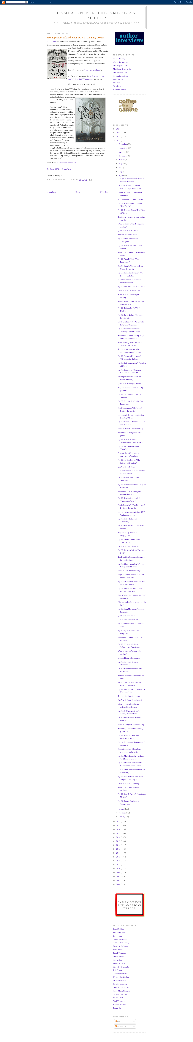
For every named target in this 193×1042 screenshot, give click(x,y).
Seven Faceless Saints (92, 69)
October (122, 151)
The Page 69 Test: (60, 169)
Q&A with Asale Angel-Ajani (130, 700)
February (122, 812)
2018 (118, 837)
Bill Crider (117, 970)
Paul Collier (118, 997)
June (121, 167)
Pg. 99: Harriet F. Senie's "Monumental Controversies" (131, 441)
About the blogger (120, 62)
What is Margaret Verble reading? (131, 724)
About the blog (119, 58)
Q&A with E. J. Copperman (129, 290)
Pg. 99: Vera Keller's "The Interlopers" (128, 260)
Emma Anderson (120, 963)
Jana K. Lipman (119, 953)
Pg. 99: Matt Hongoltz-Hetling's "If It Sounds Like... (131, 757)
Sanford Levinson (120, 994)
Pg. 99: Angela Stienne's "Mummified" (128, 663)
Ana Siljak (117, 959)
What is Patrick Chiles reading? (131, 428)
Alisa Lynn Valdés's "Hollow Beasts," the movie (129, 684)
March (121, 808)
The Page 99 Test (120, 72)
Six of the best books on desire (130, 199)
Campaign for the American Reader (96, 15)
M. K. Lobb (51, 41)
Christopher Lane (120, 973)
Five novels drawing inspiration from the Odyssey (131, 416)
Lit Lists (116, 82)
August (122, 159)
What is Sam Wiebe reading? (129, 570)
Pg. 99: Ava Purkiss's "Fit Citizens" (132, 286)
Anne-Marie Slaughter (122, 990)
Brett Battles (118, 949)
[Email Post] (90, 180)
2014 (118, 852)
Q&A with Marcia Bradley (128, 783)
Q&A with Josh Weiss (126, 466)
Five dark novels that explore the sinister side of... (131, 472)
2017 (118, 841)
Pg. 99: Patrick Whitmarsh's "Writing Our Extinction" (129, 330)
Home (78, 192)
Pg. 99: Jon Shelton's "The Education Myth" (128, 737)
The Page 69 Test (120, 65)
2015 (118, 849)
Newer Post (51, 192)
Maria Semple (118, 956)
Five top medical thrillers (128, 619)
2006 (118, 884)
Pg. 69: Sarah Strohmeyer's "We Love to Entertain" (130, 274)
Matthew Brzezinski (121, 987)
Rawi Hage (117, 936)
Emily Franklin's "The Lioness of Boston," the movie (131, 506)
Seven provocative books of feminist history (129, 378)
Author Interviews (120, 75)
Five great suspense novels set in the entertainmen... (131, 180)
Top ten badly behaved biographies (127, 534)
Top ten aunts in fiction (127, 234)
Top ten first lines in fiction (129, 696)
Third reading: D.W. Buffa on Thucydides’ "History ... (130, 344)
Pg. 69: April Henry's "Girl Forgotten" (128, 632)
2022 (118, 821)
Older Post (104, 192)
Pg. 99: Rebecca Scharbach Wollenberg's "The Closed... (130, 187)
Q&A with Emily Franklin (128, 546)
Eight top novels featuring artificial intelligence (128, 705)
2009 (118, 872)
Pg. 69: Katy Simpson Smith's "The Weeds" (130, 205)
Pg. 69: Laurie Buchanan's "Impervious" (128, 802)
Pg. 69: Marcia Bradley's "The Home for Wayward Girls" (130, 764)
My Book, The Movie (122, 69)
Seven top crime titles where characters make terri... (129, 750)
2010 (118, 868)
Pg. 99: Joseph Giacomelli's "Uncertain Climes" (129, 499)
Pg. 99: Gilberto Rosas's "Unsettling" (127, 520)
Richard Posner (119, 1004)
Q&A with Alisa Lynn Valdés (129, 383)
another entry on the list (66, 162)
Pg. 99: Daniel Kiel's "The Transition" (128, 479)
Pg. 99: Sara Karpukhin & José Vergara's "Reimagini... (130, 778)
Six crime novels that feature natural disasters (129, 281)
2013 (118, 856)
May (121, 171)
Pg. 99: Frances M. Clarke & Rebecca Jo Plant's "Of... (129, 371)
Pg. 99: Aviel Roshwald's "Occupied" (128, 240)
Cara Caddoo (118, 929)
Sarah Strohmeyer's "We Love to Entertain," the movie (131, 323)
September (123, 155)
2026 (118, 128)
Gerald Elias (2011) (121, 942)
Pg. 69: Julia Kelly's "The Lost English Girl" (130, 316)
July (121, 163)
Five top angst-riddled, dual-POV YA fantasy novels (131, 513)
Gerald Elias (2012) (121, 939)
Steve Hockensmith (121, 966)
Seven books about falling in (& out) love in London (131, 337)
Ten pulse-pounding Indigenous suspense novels (131, 303)
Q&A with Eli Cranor (126, 615)
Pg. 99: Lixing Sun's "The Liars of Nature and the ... (131, 691)
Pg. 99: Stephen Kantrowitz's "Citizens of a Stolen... (129, 357)
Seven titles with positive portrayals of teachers (128, 454)
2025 (118, 132)
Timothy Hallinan (120, 946)
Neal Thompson (119, 1001)
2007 (118, 880)
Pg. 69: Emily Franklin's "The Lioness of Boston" (130, 590)
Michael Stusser (119, 980)
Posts (119, 1021)
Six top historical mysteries (129, 658)
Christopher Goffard (121, 977)
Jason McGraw (119, 932)
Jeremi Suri (117, 1008)
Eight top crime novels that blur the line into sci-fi (131, 576)
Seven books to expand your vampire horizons (129, 493)
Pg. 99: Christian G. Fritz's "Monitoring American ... (129, 646)
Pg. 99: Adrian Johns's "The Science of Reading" (129, 461)
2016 (118, 845)
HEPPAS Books (119, 89)
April (121, 175)
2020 (118, 829)
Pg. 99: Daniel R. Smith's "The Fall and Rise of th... (132, 423)
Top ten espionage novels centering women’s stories (129, 351)
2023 (118, 140)
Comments (121, 1026)
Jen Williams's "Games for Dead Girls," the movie (130, 267)
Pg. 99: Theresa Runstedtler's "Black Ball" (129, 541)
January (122, 816)
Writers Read (118, 79)
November (123, 148)
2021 (118, 825)
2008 (118, 876)
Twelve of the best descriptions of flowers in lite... (131, 558)
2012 (118, 860)
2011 (118, 864)
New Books (117, 86)
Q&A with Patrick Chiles (128, 230)
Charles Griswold (120, 983)
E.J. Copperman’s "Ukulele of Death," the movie (130, 409)
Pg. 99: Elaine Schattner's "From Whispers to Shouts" (131, 565)
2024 (118, 136)
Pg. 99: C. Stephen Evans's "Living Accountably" (128, 712)
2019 (118, 833)
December (123, 144)
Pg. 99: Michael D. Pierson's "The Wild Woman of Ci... (131, 583)
